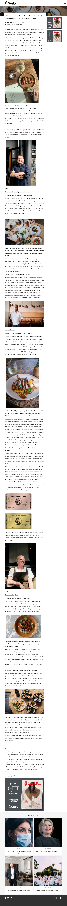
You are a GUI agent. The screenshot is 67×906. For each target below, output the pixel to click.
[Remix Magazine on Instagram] (57, 898)
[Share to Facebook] (12, 776)
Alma (24, 118)
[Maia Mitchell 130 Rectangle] (24, 794)
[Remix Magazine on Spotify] (60, 898)
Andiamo (9, 123)
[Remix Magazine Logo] (10, 3)
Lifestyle (8, 22)
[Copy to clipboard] (14, 776)
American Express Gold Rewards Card (21, 40)
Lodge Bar (21, 121)
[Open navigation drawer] (64, 3)
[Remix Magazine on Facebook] (54, 898)
